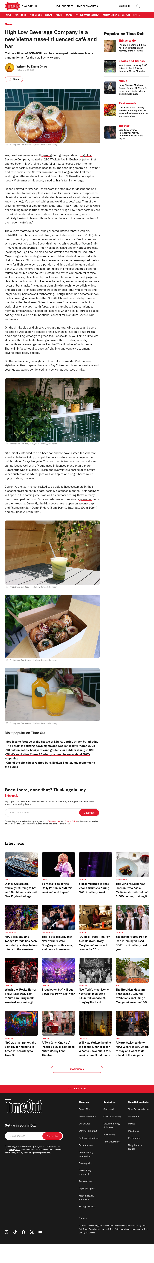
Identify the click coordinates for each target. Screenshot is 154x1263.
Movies (131, 1124)
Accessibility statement (85, 1173)
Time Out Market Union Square (116, 15)
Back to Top (80, 1089)
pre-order (85, 499)
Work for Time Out (88, 1131)
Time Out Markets (87, 6)
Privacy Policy (71, 822)
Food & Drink (36, 15)
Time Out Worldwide (138, 1109)
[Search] (138, 6)
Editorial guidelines (88, 1138)
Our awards (84, 1124)
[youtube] (40, 1232)
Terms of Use (54, 822)
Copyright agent (87, 1189)
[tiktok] (15, 1232)
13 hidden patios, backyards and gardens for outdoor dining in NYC (50, 750)
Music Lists (133, 1131)
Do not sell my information (86, 1155)
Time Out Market (111, 1142)
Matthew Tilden (29, 231)
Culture (48, 15)
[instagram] (6, 1232)
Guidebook (133, 1117)
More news (77, 1069)
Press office (84, 1109)
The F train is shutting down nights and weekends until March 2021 (50, 746)
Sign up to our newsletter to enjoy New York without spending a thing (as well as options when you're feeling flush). (49, 803)
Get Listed (108, 1109)
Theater (59, 15)
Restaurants (134, 1138)
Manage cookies (87, 1207)
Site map (82, 1219)
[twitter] (32, 1232)
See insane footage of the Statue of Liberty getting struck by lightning (52, 742)
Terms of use (85, 1181)
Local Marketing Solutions (111, 1126)
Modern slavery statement (86, 1198)
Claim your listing (112, 1117)
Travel (69, 15)
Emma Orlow (39, 67)
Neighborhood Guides (135, 1147)
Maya (8, 256)
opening (47, 155)
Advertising (109, 1135)
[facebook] (23, 1232)
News (8, 15)
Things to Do (20, 15)
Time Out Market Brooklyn (87, 15)
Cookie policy (85, 1163)
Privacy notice (86, 1145)
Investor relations (87, 1117)
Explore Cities (64, 6)
